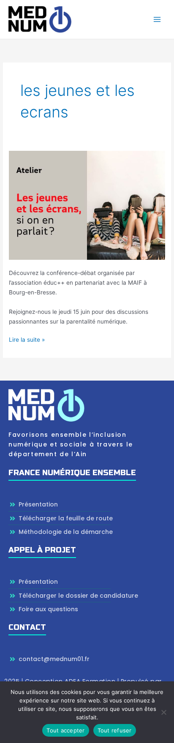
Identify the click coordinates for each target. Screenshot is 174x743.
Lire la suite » (27, 339)
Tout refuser (115, 730)
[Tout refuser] (163, 712)
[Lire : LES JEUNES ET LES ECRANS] (87, 204)
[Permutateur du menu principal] (157, 19)
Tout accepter (65, 730)
